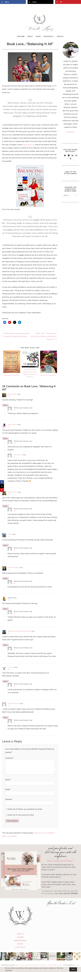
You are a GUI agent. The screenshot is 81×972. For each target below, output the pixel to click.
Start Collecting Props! (60, 861)
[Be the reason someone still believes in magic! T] (12, 956)
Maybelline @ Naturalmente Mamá (19, 631)
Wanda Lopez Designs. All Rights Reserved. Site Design (35, 965)
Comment (9, 758)
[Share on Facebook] (2, 482)
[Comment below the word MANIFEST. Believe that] (53, 956)
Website (8, 799)
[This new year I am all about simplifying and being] (20, 956)
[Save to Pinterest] (2, 490)
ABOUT (20, 934)
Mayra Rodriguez (14, 703)
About (30, 36)
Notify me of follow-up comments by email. (25, 809)
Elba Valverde (12, 424)
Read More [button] (8, 970)
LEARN (20, 937)
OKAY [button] (73, 969)
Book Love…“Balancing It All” (30, 44)
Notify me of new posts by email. (21, 815)
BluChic (59, 965)
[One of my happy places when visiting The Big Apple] (4, 956)
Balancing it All (28, 145)
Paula (10, 534)
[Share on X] (2, 486)
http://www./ (18, 454)
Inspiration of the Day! (11, 375)
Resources (48, 36)
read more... (70, 132)
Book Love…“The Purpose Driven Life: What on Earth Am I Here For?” (44, 336)
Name (8, 780)
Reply (5, 405)
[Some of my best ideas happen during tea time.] (69, 956)
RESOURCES (20, 941)
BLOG (20, 944)
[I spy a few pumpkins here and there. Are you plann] (28, 956)
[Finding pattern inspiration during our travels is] (44, 956)
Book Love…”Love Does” (48, 375)
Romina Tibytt (12, 492)
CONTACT (20, 947)
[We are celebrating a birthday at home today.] (77, 956)
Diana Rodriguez (13, 567)
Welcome (20, 36)
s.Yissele (11, 667)
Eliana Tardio (12, 394)
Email (8, 789)
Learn (38, 36)
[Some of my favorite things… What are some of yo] (36, 956)
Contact (60, 36)
